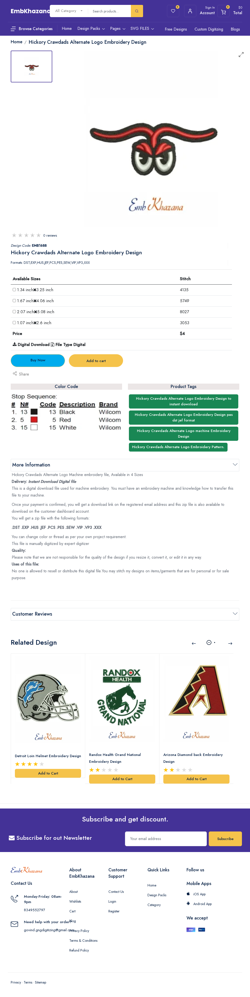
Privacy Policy (79, 930)
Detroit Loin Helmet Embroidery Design (48, 756)
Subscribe (225, 839)
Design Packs (156, 895)
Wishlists (75, 901)
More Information (31, 464)
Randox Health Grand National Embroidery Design (115, 758)
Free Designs (176, 29)
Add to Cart (48, 773)
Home (151, 885)
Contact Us (116, 891)
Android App (202, 903)
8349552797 (34, 910)
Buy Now (38, 360)
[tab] (31, 66)
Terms (28, 982)
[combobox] (68, 11)
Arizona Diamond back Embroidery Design (193, 758)
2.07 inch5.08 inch (35, 312)
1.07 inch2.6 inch (34, 323)
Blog (72, 921)
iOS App (199, 894)
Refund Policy (79, 950)
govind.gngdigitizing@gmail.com (49, 930)
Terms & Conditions (83, 940)
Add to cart (96, 361)
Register (114, 911)
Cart (72, 911)
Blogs (235, 29)
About (73, 891)
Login (112, 901)
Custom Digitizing (209, 29)
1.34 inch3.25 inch (35, 290)
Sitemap (40, 982)
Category (154, 904)
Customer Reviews (32, 614)
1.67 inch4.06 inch (35, 301)
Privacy (16, 982)
